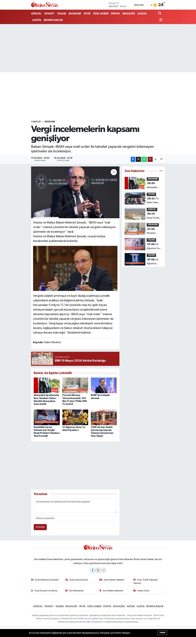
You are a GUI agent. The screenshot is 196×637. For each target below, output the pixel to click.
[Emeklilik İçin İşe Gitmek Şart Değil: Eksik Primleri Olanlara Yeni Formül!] (47, 417)
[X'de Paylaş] (138, 159)
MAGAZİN (129, 13)
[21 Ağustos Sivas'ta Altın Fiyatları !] (75, 417)
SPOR (87, 13)
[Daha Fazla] (150, 159)
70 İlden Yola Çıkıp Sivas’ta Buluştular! (154, 201)
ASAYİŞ (36, 20)
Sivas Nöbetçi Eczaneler (47, 580)
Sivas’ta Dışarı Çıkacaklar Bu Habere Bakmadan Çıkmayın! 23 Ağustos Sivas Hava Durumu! (154, 216)
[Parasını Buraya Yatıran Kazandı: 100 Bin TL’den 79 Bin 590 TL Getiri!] (75, 385)
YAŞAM (61, 13)
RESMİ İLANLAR (53, 20)
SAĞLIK (142, 13)
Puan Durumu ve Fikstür (46, 590)
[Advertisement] (98, 48)
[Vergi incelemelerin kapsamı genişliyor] (75, 192)
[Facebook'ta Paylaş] (133, 159)
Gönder (40, 527)
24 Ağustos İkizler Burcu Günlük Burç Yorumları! (154, 262)
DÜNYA (115, 13)
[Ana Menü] (160, 20)
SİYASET (49, 13)
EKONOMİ (75, 13)
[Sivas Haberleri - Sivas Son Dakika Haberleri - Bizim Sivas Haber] (44, 5)
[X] (98, 570)
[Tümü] (160, 171)
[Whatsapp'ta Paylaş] (144, 159)
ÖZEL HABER (100, 13)
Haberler (36, 122)
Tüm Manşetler (76, 590)
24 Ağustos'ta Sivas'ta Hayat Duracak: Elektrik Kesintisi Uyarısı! (153, 246)
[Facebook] (92, 570)
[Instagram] (103, 570)
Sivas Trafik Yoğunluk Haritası (145, 581)
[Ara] (160, 13)
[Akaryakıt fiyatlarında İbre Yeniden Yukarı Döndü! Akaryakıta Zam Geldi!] (47, 385)
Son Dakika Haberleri (113, 590)
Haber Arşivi (143, 590)
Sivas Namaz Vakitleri (114, 580)
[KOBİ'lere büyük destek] (104, 385)
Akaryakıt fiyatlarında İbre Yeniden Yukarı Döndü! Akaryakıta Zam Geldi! (154, 185)
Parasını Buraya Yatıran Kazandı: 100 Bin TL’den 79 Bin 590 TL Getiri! (154, 231)
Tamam (162, 632)
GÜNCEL (36, 13)
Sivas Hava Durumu (78, 580)
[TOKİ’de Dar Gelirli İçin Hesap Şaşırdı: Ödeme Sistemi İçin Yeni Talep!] (104, 417)
